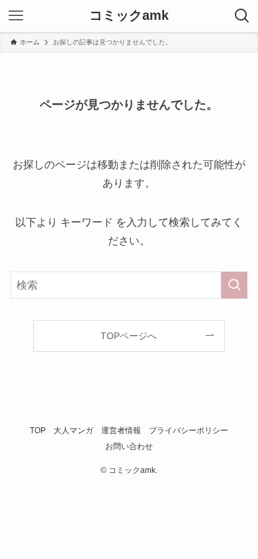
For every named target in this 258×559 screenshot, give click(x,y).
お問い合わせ (129, 446)
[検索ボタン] (242, 16)
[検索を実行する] (234, 285)
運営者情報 (121, 430)
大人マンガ (73, 430)
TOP (38, 430)
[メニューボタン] (16, 16)
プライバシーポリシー (188, 430)
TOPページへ (129, 335)
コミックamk (129, 16)
